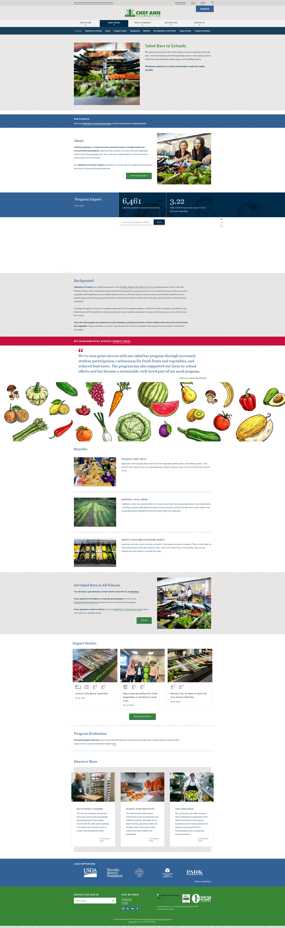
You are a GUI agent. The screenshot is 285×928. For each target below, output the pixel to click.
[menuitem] (212, 2)
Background (135, 30)
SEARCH (159, 222)
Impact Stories (185, 30)
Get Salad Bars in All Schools (165, 30)
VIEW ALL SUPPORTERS (202, 881)
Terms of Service (162, 919)
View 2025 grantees (138, 176)
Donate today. (122, 341)
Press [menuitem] (203, 2)
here (114, 743)
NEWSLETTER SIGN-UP (86, 894)
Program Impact (120, 30)
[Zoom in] (221, 219)
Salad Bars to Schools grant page (127, 609)
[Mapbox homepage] (66, 271)
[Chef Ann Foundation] (168, 898)
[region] (142, 245)
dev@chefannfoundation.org (86, 602)
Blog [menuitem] (193, 2)
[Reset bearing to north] (221, 226)
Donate (205, 9)
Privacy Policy (150, 919)
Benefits (146, 30)
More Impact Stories (142, 716)
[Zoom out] (221, 222)
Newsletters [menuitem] (180, 2)
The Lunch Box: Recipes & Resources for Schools (93, 2)
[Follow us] (123, 908)
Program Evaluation (202, 30)
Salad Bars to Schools (93, 30)
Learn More (105, 839)
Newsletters (126, 899)
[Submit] (113, 900)
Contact (124, 902)
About (107, 30)
